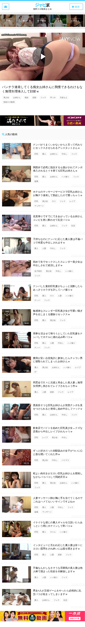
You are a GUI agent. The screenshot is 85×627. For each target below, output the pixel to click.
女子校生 (38, 271)
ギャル (53, 532)
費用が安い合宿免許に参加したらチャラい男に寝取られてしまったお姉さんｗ (58, 359)
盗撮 (36, 181)
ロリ (54, 201)
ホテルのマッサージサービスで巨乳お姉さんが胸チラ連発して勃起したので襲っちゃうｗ (58, 193)
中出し (64, 154)
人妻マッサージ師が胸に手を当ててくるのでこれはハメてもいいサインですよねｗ (58, 499)
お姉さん (17, 97)
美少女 (6, 97)
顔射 (34, 97)
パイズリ (65, 460)
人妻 (44, 248)
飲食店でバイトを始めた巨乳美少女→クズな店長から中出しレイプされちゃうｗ (58, 429)
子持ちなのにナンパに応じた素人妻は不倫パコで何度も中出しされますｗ (58, 240)
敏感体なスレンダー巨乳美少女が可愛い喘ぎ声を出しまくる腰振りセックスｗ (58, 312)
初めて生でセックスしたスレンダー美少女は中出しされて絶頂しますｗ (58, 263)
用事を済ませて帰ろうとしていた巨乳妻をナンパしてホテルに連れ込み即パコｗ (58, 335)
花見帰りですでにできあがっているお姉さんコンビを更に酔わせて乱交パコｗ (58, 218)
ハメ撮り (65, 176)
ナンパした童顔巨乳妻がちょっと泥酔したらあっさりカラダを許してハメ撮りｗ (58, 288)
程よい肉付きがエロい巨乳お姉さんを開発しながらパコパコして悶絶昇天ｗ (58, 475)
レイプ (72, 201)
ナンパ (37, 300)
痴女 (26, 97)
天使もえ (63, 97)
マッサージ (39, 206)
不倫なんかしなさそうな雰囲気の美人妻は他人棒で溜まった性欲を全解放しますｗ (58, 569)
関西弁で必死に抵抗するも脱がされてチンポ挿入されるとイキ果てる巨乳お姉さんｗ (58, 169)
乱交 (73, 225)
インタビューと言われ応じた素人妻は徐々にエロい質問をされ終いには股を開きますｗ (58, 547)
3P (35, 372)
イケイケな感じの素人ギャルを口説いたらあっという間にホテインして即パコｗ (58, 524)
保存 (77, 6)
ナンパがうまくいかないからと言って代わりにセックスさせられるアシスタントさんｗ (58, 146)
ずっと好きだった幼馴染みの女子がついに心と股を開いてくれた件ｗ (58, 452)
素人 (44, 154)
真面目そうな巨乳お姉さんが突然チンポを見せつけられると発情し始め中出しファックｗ (58, 407)
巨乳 (36, 154)
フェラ (43, 97)
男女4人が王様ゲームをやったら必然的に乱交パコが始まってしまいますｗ (57, 592)
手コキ (53, 97)
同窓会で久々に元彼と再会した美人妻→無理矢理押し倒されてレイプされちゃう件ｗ (58, 384)
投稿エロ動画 (9, 102)
